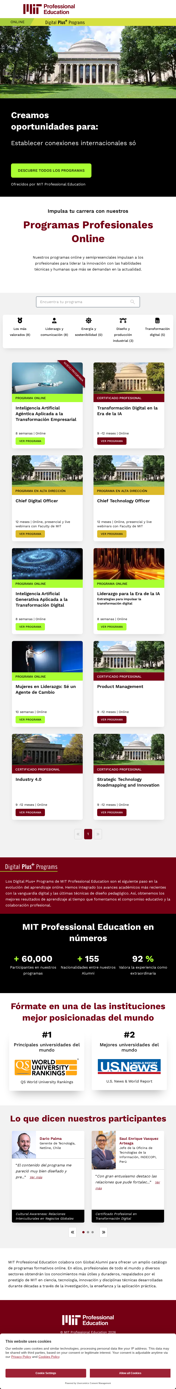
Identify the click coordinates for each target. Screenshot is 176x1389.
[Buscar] (134, 301)
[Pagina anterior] (78, 834)
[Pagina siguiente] (98, 834)
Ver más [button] (36, 1177)
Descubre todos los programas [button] (51, 170)
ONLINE (18, 22)
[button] (20, 330)
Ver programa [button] (30, 441)
